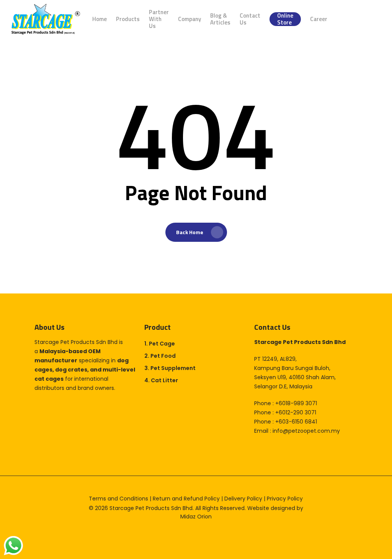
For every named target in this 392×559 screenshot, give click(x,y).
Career (318, 19)
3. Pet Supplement (170, 368)
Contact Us (250, 19)
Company (189, 19)
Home (99, 19)
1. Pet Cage (159, 343)
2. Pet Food (160, 356)
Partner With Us (159, 19)
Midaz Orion (196, 516)
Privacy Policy (285, 498)
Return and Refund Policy (186, 498)
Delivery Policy (243, 498)
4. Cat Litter (161, 380)
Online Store (285, 19)
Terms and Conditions (118, 498)
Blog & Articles (220, 19)
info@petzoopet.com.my (306, 431)
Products (128, 19)
